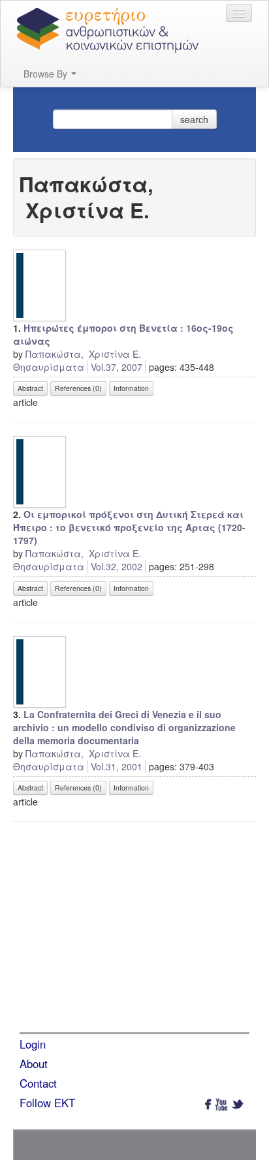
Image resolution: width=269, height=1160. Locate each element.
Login (33, 1044)
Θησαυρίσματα (48, 366)
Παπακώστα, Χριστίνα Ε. (83, 353)
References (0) (78, 388)
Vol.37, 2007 (116, 366)
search (194, 119)
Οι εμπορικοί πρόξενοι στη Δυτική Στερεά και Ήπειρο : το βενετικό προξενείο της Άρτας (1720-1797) (129, 527)
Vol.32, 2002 (116, 566)
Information (131, 388)
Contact (38, 1083)
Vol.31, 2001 (116, 766)
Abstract (30, 388)
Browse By (47, 73)
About (34, 1063)
